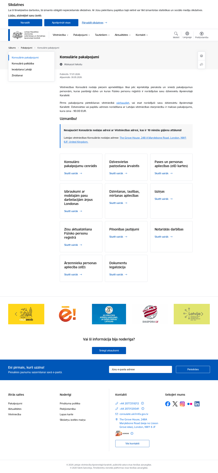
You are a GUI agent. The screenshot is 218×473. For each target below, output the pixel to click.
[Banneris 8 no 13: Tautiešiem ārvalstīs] (150, 313)
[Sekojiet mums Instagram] (182, 403)
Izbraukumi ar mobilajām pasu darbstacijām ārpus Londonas (78, 197)
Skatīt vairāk (71, 173)
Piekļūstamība (68, 408)
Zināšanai (17, 75)
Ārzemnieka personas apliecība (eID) (80, 265)
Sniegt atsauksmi (109, 350)
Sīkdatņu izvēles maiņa (72, 419)
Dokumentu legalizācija (118, 265)
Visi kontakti (132, 443)
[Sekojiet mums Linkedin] (197, 403)
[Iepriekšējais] (16, 314)
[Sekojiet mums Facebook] (167, 403)
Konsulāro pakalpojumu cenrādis (80, 164)
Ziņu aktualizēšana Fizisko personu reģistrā (78, 233)
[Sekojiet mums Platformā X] (175, 403)
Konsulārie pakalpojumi (25, 57)
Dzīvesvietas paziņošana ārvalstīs (124, 164)
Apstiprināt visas (61, 22)
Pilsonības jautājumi (124, 229)
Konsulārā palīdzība (23, 63)
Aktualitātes (14, 408)
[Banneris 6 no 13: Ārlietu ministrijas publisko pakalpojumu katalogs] (67, 313)
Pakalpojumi (15, 403)
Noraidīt (25, 22)
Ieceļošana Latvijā (22, 69)
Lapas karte (66, 414)
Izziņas (160, 191)
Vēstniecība (14, 414)
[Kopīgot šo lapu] (201, 64)
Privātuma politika (70, 403)
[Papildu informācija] (142, 403)
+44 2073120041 (129, 408)
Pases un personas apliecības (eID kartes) (171, 164)
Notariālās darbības (169, 229)
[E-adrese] (122, 433)
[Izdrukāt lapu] (201, 56)
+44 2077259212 (129, 403)
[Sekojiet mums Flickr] (189, 404)
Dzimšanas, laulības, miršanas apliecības (124, 193)
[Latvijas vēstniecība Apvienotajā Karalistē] (28, 35)
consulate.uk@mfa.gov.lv (134, 414)
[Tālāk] (202, 314)
